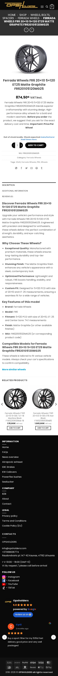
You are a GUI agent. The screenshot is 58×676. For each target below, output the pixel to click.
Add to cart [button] (15, 428)
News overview (10, 457)
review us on (21, 614)
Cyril (19, 624)
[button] (42, 6)
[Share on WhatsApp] (16, 168)
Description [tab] (8, 185)
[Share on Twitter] (26, 168)
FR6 (38, 162)
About (5, 498)
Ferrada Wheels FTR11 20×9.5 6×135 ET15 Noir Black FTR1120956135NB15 (43, 417)
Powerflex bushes (12, 476)
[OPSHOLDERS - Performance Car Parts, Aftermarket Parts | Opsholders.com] (21, 5)
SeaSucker (8, 481)
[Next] (55, 410)
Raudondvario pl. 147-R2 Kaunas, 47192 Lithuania (28, 555)
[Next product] (26, 30)
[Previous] (2, 410)
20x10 (18, 162)
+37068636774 (10, 552)
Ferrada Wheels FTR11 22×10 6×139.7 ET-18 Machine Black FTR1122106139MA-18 (15, 417)
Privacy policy (9, 516)
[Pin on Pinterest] (36, 168)
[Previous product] (32, 30)
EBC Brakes (8, 467)
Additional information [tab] (15, 191)
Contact (6, 503)
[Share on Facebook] (21, 168)
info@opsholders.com (14, 548)
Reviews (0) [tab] (7, 196)
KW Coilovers (9, 472)
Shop (23, 15)
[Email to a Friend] (31, 168)
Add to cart (36, 145)
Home (12, 15)
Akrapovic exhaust (12, 462)
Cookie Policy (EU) (12, 525)
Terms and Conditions (14, 520)
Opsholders (21, 600)
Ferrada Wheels (28, 18)
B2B (4, 493)
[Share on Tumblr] (41, 168)
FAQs (5, 452)
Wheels (44, 162)
